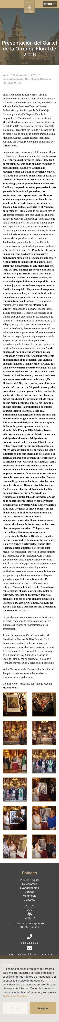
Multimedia (20, 75)
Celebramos (29, 884)
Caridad (29, 891)
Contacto (29, 899)
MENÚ (48, 4)
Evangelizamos (29, 887)
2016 (34, 75)
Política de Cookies (15, 996)
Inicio (6, 75)
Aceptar (43, 1008)
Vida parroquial (29, 880)
